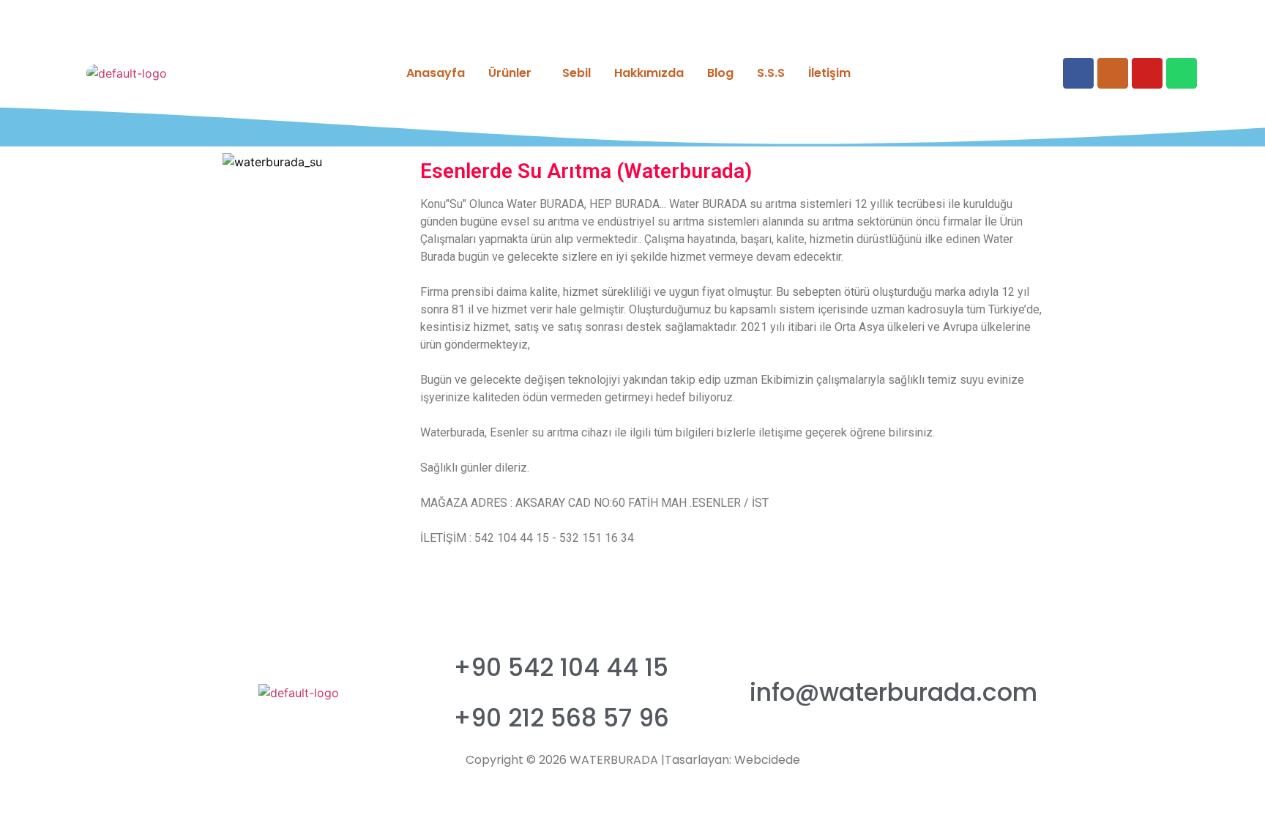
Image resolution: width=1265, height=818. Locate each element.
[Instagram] (1112, 73)
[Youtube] (1147, 73)
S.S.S (771, 72)
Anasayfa (435, 72)
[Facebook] (1078, 73)
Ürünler (509, 72)
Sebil (576, 72)
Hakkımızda (649, 72)
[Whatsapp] (1181, 73)
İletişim (829, 72)
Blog (720, 72)
